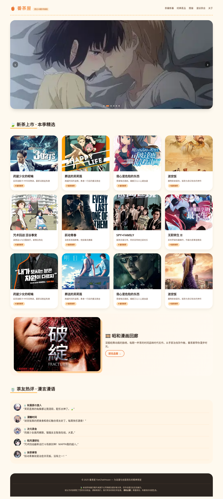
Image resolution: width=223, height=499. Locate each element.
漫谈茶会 (200, 8)
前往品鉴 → (114, 353)
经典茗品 (181, 8)
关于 (210, 8)
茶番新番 (169, 8)
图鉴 (191, 8)
